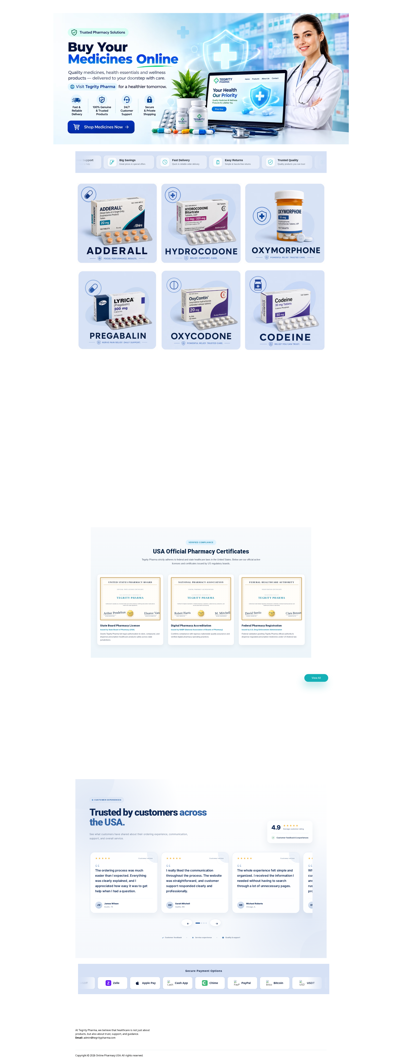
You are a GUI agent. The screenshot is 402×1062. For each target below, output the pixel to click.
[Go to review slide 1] (196, 923)
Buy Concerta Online (105, 499)
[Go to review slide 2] (200, 923)
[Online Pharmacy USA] (86, 8)
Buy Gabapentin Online (105, 422)
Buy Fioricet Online (297, 418)
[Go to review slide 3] (203, 923)
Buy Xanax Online (106, 746)
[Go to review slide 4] (206, 923)
